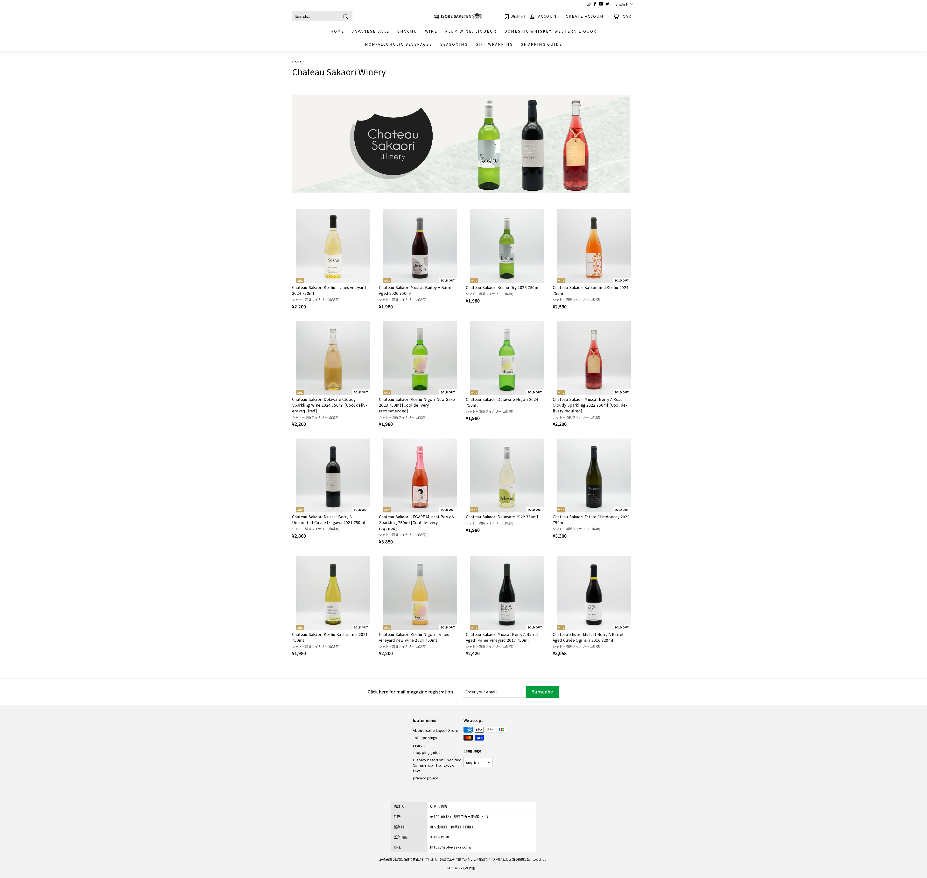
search (419, 745)
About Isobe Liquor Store (435, 730)
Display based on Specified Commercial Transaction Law (437, 765)
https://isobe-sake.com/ (450, 847)
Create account (586, 16)
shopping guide (541, 44)
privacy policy (425, 777)
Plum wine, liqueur (471, 31)
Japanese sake (370, 31)
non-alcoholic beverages (398, 44)
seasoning (454, 44)
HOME (337, 31)
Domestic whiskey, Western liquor (550, 31)
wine (431, 31)
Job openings (425, 737)
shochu (407, 31)
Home (297, 61)
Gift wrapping (494, 44)
